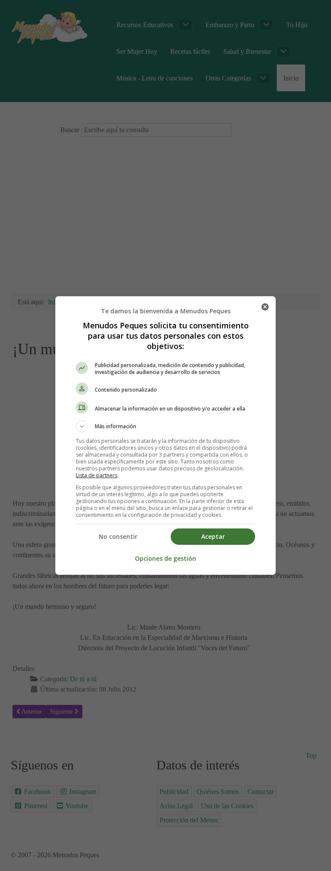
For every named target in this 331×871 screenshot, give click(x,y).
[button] (165, 426)
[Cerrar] (265, 306)
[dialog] (165, 435)
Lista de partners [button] (96, 475)
